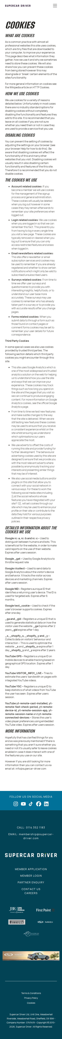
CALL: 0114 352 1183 (31, 827)
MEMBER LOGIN (31, 875)
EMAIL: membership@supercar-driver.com (31, 836)
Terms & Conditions (31, 993)
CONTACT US (31, 889)
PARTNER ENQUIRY (31, 882)
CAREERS (31, 893)
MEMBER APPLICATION (31, 869)
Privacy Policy (31, 997)
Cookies (31, 1002)
